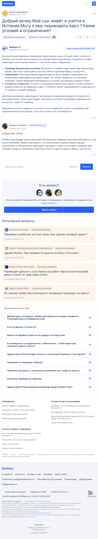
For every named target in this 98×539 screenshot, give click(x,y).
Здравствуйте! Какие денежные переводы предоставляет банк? (40, 387)
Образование (85, 479)
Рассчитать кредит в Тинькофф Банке (18, 410)
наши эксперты (49, 203)
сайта (64, 474)
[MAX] (13, 529)
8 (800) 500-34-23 (60, 492)
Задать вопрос (49, 209)
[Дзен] (18, 529)
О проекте (7, 474)
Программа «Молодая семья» (15, 414)
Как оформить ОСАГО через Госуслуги (68, 412)
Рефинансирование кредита (14, 418)
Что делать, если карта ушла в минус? (19, 440)
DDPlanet (43, 533)
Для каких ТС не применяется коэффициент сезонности (70, 407)
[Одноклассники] (8, 529)
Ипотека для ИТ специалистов (15, 406)
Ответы (13, 454)
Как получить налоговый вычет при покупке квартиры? (21, 434)
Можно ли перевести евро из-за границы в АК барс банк (36, 335)
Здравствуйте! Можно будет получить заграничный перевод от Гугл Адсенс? (46, 354)
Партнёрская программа (49, 479)
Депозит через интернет (12, 448)
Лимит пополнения (10, 444)
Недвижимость (10, 484)
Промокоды (70, 479)
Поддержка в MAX (38, 492)
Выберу (5, 454)
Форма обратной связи (15, 492)
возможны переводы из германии (24, 378)
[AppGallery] (91, 529)
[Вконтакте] (3, 529)
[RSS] (23, 529)
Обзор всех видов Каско (62, 422)
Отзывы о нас (34, 474)
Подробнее (13, 516)
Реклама (48, 474)
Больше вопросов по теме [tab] (17, 308)
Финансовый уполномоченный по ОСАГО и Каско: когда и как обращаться (73, 417)
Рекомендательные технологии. (41, 513)
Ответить (86, 167)
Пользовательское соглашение (50, 507)
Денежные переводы (14, 37)
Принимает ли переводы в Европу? (25, 362)
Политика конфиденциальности (18, 479)
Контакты (20, 474)
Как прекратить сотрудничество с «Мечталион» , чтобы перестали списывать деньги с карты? (41, 344)
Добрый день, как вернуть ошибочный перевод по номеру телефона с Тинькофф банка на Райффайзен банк (42, 317)
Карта (58, 474)
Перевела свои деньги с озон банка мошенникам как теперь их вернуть (43, 370)
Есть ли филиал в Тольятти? (21, 327)
